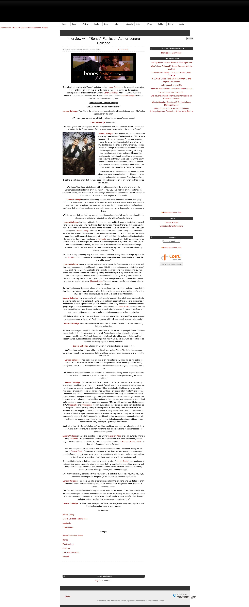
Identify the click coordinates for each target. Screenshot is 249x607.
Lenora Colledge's (128, 95)
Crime (170, 23)
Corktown (66, 548)
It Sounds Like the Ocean (130, 441)
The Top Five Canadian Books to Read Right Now (171, 62)
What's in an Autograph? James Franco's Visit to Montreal (171, 67)
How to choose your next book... (171, 92)
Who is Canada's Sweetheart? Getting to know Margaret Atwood (171, 103)
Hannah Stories (96, 281)
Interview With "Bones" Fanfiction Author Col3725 (171, 88)
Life (116, 23)
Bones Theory (82, 230)
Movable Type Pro (184, 596)
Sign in (98, 580)
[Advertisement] (112, 10)
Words (149, 23)
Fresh (74, 23)
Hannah (66, 556)
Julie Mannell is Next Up (171, 85)
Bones (65, 539)
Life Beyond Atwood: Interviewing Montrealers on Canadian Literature (171, 97)
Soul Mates (124, 306)
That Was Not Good (71, 552)
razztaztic (102, 239)
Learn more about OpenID (171, 264)
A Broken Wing (114, 435)
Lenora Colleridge (111, 92)
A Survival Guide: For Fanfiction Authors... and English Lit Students (171, 80)
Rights (160, 23)
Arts (138, 23)
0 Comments (123, 49)
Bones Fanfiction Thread (73, 535)
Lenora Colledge (114, 87)
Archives (172, 237)
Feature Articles (171, 222)
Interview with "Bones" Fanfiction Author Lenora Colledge (24, 27)
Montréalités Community (171, 52)
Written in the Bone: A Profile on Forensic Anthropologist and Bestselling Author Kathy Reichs (171, 110)
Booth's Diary (76, 451)
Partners (74, 438)
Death (181, 23)
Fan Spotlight (68, 544)
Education (130, 23)
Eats (106, 23)
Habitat (96, 23)
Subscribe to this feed (172, 212)
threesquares (87, 404)
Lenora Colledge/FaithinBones (75, 518)
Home (64, 23)
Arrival (85, 23)
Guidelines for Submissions (171, 225)
